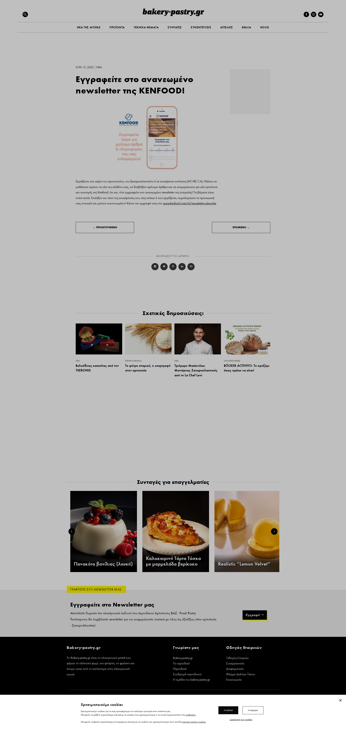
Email (191, 266)
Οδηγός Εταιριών (237, 658)
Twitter (164, 266)
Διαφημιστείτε (235, 669)
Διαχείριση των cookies (241, 719)
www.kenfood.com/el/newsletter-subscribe (189, 203)
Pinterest (173, 266)
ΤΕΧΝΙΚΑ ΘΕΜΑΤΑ (146, 27)
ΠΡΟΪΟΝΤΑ (117, 27)
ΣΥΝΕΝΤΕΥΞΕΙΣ (201, 27)
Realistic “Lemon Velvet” (244, 564)
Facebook (155, 266)
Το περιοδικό (181, 663)
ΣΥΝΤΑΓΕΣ (175, 27)
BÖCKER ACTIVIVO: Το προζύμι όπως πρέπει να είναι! (246, 368)
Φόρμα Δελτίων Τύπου (240, 674)
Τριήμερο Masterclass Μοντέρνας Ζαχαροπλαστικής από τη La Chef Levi (196, 370)
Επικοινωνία (233, 680)
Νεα (99, 67)
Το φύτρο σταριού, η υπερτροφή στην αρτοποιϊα (147, 368)
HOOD (264, 27)
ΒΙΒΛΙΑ (246, 27)
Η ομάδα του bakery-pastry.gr (191, 680)
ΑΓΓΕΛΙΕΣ (226, 27)
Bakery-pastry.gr (183, 658)
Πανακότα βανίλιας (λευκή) (103, 564)
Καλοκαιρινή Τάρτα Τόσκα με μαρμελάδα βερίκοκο (173, 561)
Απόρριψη (253, 710)
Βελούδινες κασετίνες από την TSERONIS (97, 368)
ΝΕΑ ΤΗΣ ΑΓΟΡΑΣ (89, 27)
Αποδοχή (228, 710)
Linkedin (182, 266)
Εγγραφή (252, 615)
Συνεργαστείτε (235, 663)
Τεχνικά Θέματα (133, 361)
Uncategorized (232, 361)
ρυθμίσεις (191, 714)
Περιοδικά (180, 669)
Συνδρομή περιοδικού (187, 674)
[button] (25, 14)
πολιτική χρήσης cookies (194, 721)
